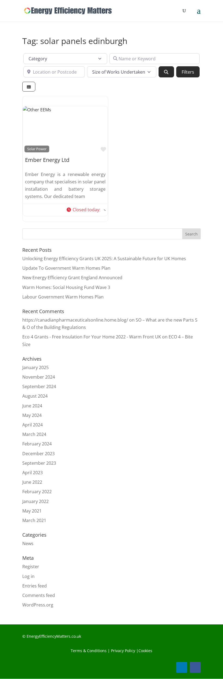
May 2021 (32, 511)
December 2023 (38, 454)
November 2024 (38, 377)
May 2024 (32, 415)
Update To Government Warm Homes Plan (66, 268)
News (27, 543)
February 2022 (37, 492)
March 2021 (34, 520)
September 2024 (39, 386)
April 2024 (32, 425)
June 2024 (32, 406)
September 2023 (39, 463)
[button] (86, 210)
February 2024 (37, 444)
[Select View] (28, 87)
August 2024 (35, 396)
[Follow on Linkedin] (181, 667)
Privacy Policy (122, 650)
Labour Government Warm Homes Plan (63, 297)
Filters (188, 72)
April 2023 (32, 473)
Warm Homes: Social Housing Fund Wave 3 (66, 287)
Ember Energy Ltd (47, 160)
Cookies (145, 650)
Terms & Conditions (89, 650)
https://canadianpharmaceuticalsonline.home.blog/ (75, 320)
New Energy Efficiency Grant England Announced (72, 278)
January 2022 (35, 501)
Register (30, 567)
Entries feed (34, 586)
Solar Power (37, 148)
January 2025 (35, 367)
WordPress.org (37, 605)
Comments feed (38, 595)
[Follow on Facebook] (195, 667)
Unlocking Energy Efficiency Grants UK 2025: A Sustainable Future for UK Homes (104, 259)
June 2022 (32, 482)
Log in (28, 576)
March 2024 (34, 434)
